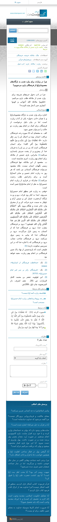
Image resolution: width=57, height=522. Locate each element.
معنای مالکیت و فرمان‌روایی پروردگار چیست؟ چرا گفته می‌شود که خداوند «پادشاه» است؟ (28, 417)
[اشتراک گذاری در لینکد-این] (41, 71)
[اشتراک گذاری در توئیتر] (33, 71)
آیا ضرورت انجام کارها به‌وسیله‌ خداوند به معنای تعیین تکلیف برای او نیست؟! (28, 509)
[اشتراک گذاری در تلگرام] (37, 71)
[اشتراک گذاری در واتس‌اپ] (45, 71)
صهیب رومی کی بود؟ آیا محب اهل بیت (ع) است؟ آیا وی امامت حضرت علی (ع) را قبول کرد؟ (28, 475)
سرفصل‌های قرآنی (25, 59)
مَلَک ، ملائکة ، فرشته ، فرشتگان (28, 55)
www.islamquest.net (17, 13)
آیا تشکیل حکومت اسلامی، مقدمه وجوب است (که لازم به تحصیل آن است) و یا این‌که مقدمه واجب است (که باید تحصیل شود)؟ (28, 499)
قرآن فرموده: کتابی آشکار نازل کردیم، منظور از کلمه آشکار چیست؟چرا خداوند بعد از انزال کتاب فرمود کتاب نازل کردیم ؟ (28, 487)
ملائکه (33, 64)
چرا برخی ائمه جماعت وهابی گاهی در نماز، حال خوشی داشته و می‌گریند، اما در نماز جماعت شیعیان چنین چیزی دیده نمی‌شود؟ (28, 463)
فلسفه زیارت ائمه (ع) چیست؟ (33, 293)
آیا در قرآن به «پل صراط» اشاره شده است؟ (30, 425)
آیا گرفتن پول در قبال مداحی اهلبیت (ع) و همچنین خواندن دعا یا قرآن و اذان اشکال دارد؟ (28, 453)
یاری (27, 64)
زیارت (39, 64)
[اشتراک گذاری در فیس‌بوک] (29, 71)
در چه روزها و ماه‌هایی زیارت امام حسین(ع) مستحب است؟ (27, 300)
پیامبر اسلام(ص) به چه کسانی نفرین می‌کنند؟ (30, 411)
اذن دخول (20, 64)
